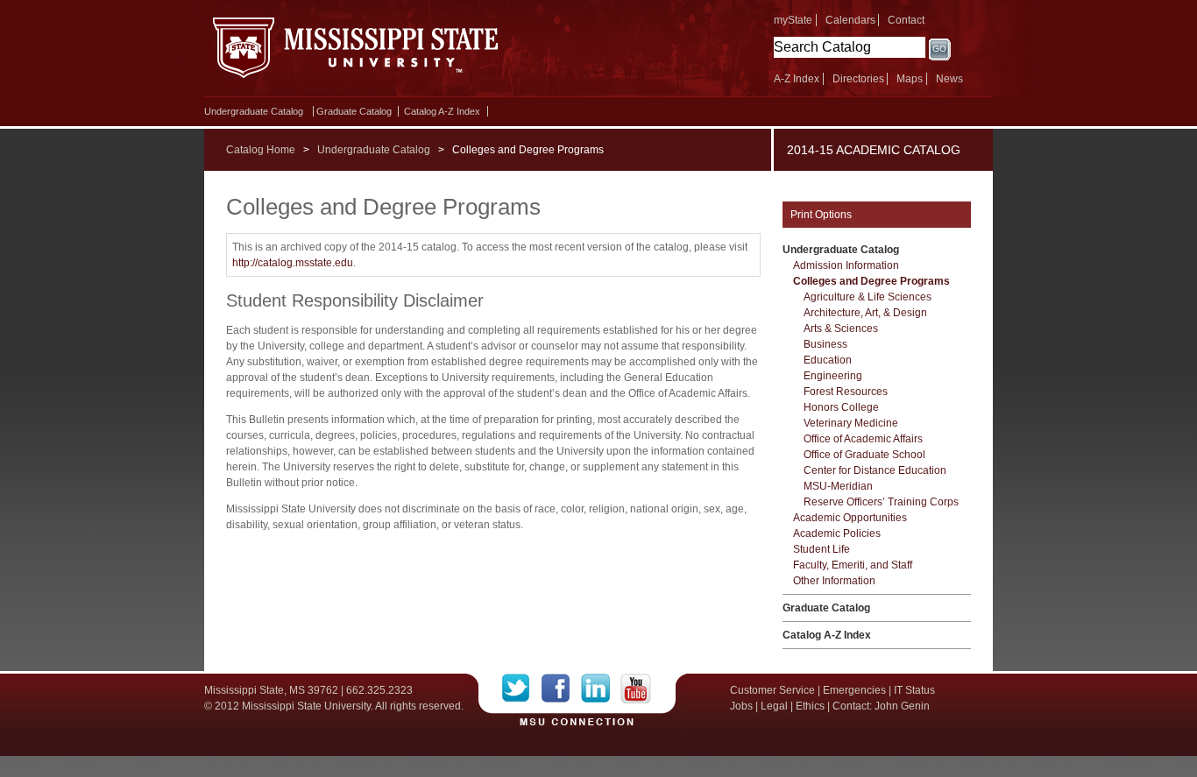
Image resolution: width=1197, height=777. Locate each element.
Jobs (741, 706)
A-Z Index (796, 79)
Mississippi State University (355, 52)
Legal (774, 706)
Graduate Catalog (354, 111)
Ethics (810, 706)
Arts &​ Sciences (841, 328)
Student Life (821, 549)
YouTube (635, 688)
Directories (858, 79)
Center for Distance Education (875, 470)
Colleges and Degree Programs (871, 281)
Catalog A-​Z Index (442, 111)
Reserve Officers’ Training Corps (881, 502)
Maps (909, 79)
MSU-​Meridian (838, 486)
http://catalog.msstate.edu (292, 263)
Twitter (522, 688)
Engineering (833, 376)
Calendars (850, 20)
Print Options (821, 214)
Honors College (841, 407)
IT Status (914, 690)
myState (793, 20)
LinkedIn (600, 688)
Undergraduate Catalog (253, 111)
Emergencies (854, 690)
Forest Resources (846, 391)
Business (825, 344)
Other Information (834, 581)
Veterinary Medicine (851, 423)
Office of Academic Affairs (863, 439)
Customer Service (772, 690)
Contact (906, 20)
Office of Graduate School (864, 455)
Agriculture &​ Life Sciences (867, 297)
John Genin (902, 706)
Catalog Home (260, 150)
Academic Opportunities (850, 518)
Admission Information (846, 265)
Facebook (561, 688)
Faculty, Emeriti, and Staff (852, 565)
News (949, 79)
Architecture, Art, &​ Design (865, 313)
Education (828, 360)
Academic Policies (837, 533)
